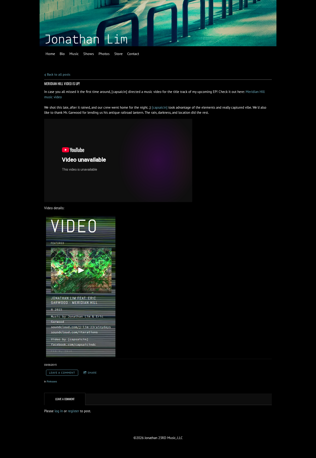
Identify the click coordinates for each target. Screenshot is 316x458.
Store (118, 53)
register (73, 411)
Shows (88, 53)
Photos (104, 53)
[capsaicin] (159, 107)
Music (74, 53)
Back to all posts (58, 74)
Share (92, 372)
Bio (62, 53)
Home (50, 53)
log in (59, 411)
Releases (52, 381)
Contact (133, 53)
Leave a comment (62, 372)
